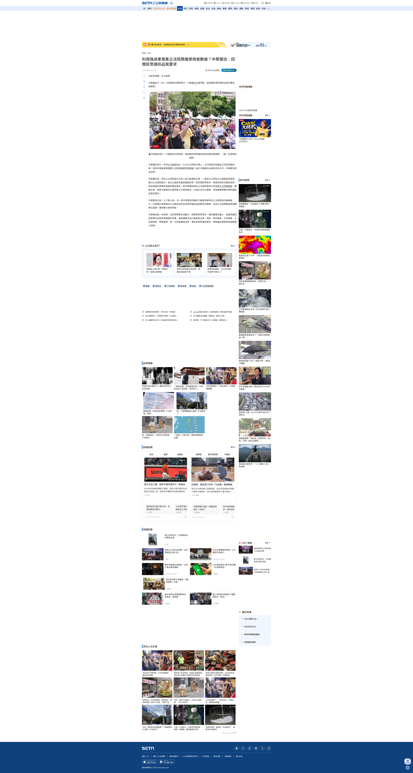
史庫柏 (180, 454)
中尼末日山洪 (159, 8)
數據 (191, 168)
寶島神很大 (246, 3)
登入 (269, 3)
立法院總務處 (225, 186)
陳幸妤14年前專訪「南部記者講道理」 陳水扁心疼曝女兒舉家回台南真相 (188, 674)
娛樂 (219, 8)
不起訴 (227, 454)
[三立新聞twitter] (262, 748)
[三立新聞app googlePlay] (166, 762)
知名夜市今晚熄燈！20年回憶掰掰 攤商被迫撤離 (156, 674)
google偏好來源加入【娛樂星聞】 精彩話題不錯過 (212, 312)
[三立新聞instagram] (249, 748)
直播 (202, 8)
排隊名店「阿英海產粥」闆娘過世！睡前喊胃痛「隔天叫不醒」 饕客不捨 (157, 701)
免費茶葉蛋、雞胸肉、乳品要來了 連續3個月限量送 (220, 728)
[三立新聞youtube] (237, 748)
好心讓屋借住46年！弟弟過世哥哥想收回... (161, 320)
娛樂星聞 (209, 3)
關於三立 (145, 756)
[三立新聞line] (256, 748)
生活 (180, 8)
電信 (155, 82)
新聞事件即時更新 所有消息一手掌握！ (160, 312)
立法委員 (172, 164)
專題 (252, 8)
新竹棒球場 (213, 454)
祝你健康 (227, 3)
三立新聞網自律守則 (190, 756)
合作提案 (205, 756)
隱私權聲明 (174, 756)
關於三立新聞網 (159, 756)
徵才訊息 (239, 756)
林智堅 (198, 454)
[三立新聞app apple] (149, 762)
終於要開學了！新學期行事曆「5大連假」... (162, 316)
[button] (262, 3)
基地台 (195, 82)
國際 (230, 8)
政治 (208, 8)
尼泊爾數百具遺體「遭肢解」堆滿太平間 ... (210, 316)
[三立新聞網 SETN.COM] (144, 8)
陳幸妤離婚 (171, 8)
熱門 (185, 8)
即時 (149, 8)
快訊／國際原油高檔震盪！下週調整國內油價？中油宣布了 (157, 728)
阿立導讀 (236, 3)
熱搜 (197, 8)
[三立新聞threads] (269, 748)
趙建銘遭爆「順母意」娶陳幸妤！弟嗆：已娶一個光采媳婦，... (254, 439)
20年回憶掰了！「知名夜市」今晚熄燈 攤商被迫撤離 (219, 701)
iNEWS (218, 3)
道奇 (166, 454)
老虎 (151, 454)
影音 (191, 8)
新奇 (258, 8)
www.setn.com (163, 767)
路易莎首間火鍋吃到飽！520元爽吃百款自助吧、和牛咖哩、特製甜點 (220, 674)
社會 (213, 8)
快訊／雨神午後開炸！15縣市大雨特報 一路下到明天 (188, 701)
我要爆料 (228, 756)
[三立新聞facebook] (243, 748)
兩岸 (236, 8)
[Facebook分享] (144, 76)
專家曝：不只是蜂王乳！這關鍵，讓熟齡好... (210, 320)
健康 (225, 8)
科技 (264, 8)
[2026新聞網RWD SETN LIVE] (171, 3)
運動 (241, 8)
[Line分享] (144, 82)
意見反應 (216, 756)
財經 (247, 8)
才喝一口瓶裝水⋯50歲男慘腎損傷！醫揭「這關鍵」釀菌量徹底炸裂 (188, 728)
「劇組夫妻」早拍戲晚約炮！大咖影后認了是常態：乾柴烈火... (188, 387)
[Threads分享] (144, 87)
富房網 (256, 3)
